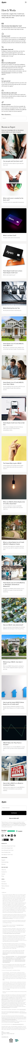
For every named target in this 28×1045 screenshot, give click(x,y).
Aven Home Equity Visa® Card (8, 846)
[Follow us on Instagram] (3, 836)
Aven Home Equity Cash (7, 848)
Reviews (3, 864)
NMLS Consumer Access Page (10, 1019)
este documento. (23, 1009)
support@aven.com (5, 1036)
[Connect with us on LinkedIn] (12, 836)
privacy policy (16, 1022)
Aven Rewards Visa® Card (7, 850)
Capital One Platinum (6, 952)
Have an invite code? (14, 818)
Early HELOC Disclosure (6, 1007)
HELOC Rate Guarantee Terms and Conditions (12, 933)
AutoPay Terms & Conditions (8, 918)
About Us (4, 869)
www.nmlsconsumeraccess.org (18, 1024)
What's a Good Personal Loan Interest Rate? (13, 958)
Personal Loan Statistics (7, 959)
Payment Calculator (6, 72)
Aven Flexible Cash (6, 852)
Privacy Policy (5, 824)
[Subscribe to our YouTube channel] (9, 836)
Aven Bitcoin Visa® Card (7, 854)
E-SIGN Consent (16, 823)
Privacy (3, 888)
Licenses (4, 881)
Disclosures (4, 883)
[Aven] (4, 2)
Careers (3, 874)
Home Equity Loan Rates (10, 956)
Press (3, 876)
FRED (3, 979)
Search (4, 118)
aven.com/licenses (5, 999)
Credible (8, 989)
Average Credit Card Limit (20, 957)
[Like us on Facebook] (15, 836)
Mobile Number (6, 807)
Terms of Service (22, 823)
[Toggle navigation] (25, 2)
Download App (5, 862)
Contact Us (4, 872)
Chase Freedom (13, 952)
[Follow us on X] (6, 836)
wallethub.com (20, 946)
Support (3, 860)
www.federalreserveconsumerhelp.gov (8, 1021)
